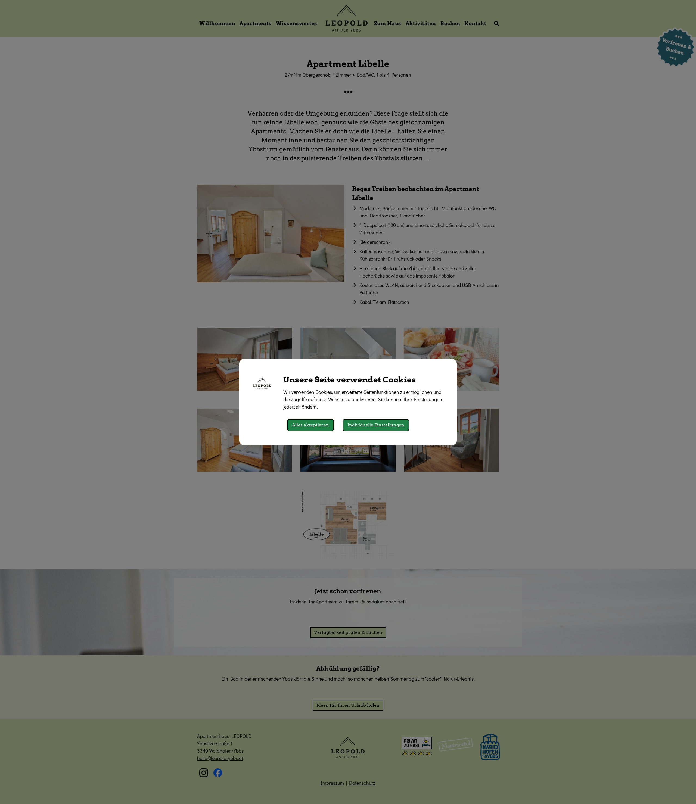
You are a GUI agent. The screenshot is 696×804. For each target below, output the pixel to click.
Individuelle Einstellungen (375, 425)
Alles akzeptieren (310, 425)
